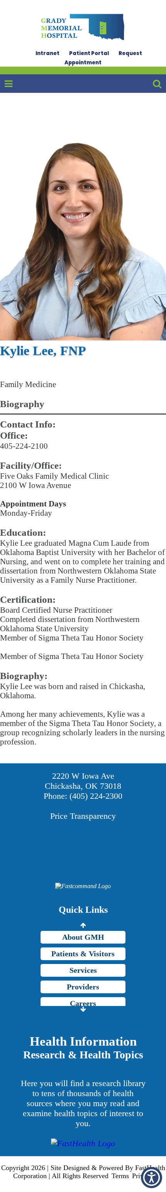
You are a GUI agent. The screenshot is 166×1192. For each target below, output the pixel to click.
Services (83, 970)
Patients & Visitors (83, 953)
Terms (120, 1176)
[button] (151, 1177)
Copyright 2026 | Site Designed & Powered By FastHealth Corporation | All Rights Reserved (83, 1172)
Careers (83, 1003)
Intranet (47, 53)
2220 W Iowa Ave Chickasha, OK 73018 (83, 781)
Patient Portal (89, 53)
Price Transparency (83, 816)
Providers (83, 986)
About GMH (83, 937)
